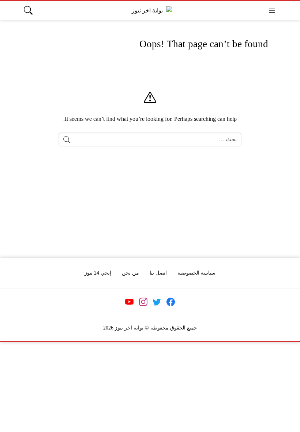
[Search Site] (28, 10)
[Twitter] (157, 302)
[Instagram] (143, 302)
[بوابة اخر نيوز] (150, 10)
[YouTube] (129, 302)
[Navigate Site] (272, 10)
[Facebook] (170, 302)
